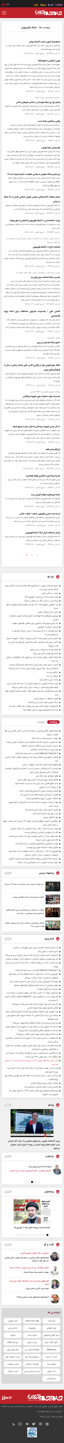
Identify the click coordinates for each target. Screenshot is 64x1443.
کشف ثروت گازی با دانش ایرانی (37, 1288)
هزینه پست (32, 1335)
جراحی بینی (12, 1328)
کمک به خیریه (51, 1357)
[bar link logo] (5, 4)
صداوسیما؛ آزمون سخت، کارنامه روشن (44, 42)
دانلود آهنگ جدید (51, 1342)
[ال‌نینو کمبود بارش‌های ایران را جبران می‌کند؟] (55, 1298)
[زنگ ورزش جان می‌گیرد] (37, 1172)
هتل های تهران (13, 1349)
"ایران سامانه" (45, 1416)
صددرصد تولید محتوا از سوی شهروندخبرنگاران (41, 396)
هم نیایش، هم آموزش (51, 148)
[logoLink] (48, 13)
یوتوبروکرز (32, 1328)
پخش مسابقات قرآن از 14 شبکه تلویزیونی (42, 533)
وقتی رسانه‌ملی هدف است (49, 121)
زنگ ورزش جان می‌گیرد (22, 1166)
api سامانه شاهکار (32, 1320)
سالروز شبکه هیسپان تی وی (48, 342)
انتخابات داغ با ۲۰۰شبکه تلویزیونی (46, 247)
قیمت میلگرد (13, 1371)
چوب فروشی (13, 1320)
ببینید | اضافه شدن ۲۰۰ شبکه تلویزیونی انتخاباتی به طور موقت (34, 220)
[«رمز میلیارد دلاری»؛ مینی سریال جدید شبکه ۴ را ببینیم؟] (52, 886)
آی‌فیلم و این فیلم (53, 449)
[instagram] (21, 1424)
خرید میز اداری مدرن (32, 1371)
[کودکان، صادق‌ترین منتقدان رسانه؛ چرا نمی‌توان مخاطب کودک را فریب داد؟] (52, 925)
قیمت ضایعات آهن (12, 1357)
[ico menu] (5, 13)
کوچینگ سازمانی (32, 1364)
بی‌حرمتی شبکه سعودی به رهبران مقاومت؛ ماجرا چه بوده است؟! (33, 174)
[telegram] (28, 1424)
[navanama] (59, 5)
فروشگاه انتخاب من (32, 1349)
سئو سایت (51, 1320)
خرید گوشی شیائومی (51, 1335)
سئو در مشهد (32, 1342)
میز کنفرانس (51, 1378)
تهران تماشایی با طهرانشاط (49, 61)
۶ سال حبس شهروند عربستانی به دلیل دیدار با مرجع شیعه (36, 426)
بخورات (12, 1335)
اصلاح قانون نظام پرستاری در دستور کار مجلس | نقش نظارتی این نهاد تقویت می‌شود (27, 1259)
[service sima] (43, 5)
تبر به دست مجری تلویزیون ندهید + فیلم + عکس (39, 514)
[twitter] (35, 1424)
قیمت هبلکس (12, 1364)
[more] (7, 873)
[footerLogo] (42, 1397)
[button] (39, 1182)
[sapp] (49, 1424)
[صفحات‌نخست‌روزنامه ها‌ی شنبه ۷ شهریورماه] (32, 1211)
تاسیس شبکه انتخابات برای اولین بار (45, 277)
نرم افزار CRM (12, 1342)
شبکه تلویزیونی (28, 27)
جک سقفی (51, 1371)
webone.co (51, 1349)
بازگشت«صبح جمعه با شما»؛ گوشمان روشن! (28, 897)
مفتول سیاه (51, 1364)
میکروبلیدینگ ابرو (32, 1357)
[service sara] (50, 5)
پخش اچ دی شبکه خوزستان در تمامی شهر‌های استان (38, 102)
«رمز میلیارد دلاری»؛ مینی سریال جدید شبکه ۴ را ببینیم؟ (24, 884)
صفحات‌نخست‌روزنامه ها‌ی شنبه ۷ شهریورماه (32, 1227)
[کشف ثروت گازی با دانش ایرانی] (55, 1285)
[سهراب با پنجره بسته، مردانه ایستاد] (55, 1271)
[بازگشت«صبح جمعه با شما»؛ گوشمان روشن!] (52, 899)
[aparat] (42, 1424)
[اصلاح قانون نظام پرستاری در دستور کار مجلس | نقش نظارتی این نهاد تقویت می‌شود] (55, 1257)
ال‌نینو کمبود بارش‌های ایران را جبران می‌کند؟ (33, 1297)
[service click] (36, 5)
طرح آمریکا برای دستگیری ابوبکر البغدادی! (43, 476)
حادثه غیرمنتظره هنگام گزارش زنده (45, 495)
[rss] (15, 1424)
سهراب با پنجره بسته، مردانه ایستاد (36, 1272)
